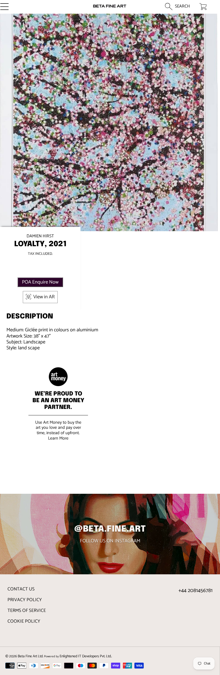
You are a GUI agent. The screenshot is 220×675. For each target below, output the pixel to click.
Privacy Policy (25, 600)
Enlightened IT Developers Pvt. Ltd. (85, 656)
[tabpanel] (109, 122)
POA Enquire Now (40, 282)
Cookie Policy (24, 621)
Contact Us (21, 589)
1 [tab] (108, 216)
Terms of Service (27, 610)
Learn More (58, 438)
